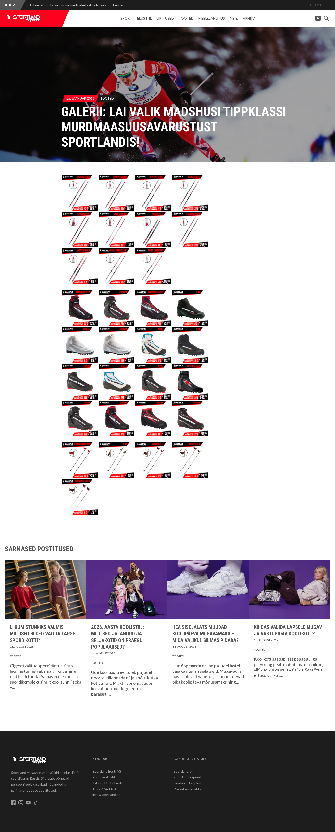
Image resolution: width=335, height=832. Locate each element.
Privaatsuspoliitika (188, 789)
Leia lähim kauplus (187, 783)
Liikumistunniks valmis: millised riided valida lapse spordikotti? (76, 5)
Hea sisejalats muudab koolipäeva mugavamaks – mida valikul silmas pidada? (205, 633)
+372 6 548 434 (104, 789)
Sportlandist (183, 771)
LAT (318, 5)
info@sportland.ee (106, 794)
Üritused (165, 18)
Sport (126, 18)
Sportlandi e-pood (187, 777)
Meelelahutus (211, 18)
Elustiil (144, 18)
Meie (234, 18)
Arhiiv (249, 18)
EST (309, 5)
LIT (327, 5)
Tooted (186, 18)
